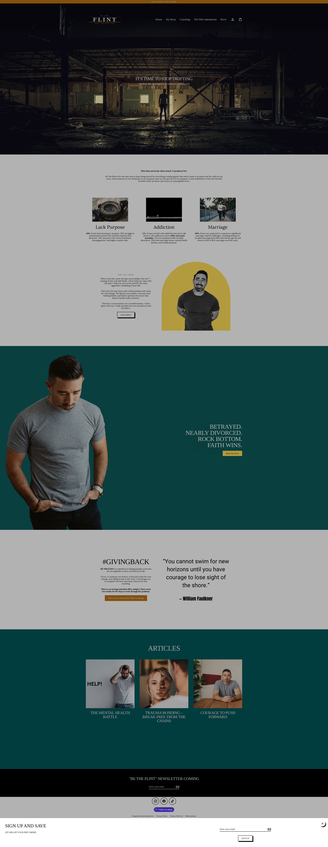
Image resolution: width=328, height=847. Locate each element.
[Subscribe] (269, 829)
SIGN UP (245, 838)
